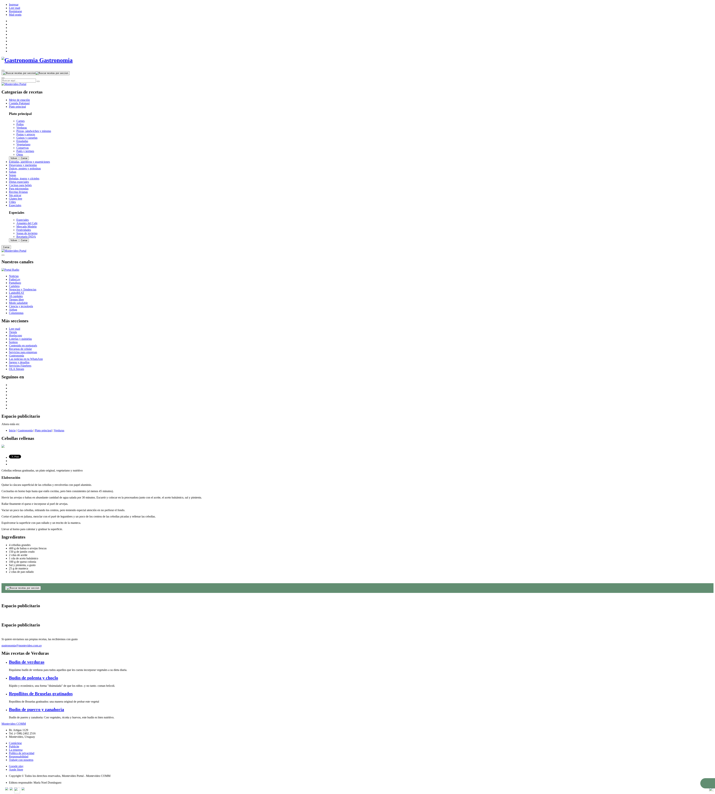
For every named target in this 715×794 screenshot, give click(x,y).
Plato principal (43, 430)
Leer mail (14, 7)
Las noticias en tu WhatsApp (26, 359)
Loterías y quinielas (20, 338)
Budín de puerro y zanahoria (36, 709)
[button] (707, 783)
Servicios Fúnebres (20, 365)
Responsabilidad (18, 756)
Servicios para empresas (23, 352)
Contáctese (15, 743)
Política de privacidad (21, 753)
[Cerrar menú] (2, 255)
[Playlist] (10, 269)
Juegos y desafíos (19, 362)
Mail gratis (15, 14)
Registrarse (15, 11)
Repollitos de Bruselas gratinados (41, 693)
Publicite (14, 746)
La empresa (16, 749)
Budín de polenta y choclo (33, 677)
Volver (13, 158)
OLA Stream (16, 369)
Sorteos (13, 342)
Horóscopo (15, 335)
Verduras (59, 430)
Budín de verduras (26, 662)
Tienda (13, 332)
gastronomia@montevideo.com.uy (21, 645)
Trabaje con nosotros (21, 759)
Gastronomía (16, 355)
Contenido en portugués (23, 345)
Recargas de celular (20, 348)
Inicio (12, 430)
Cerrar (24, 158)
